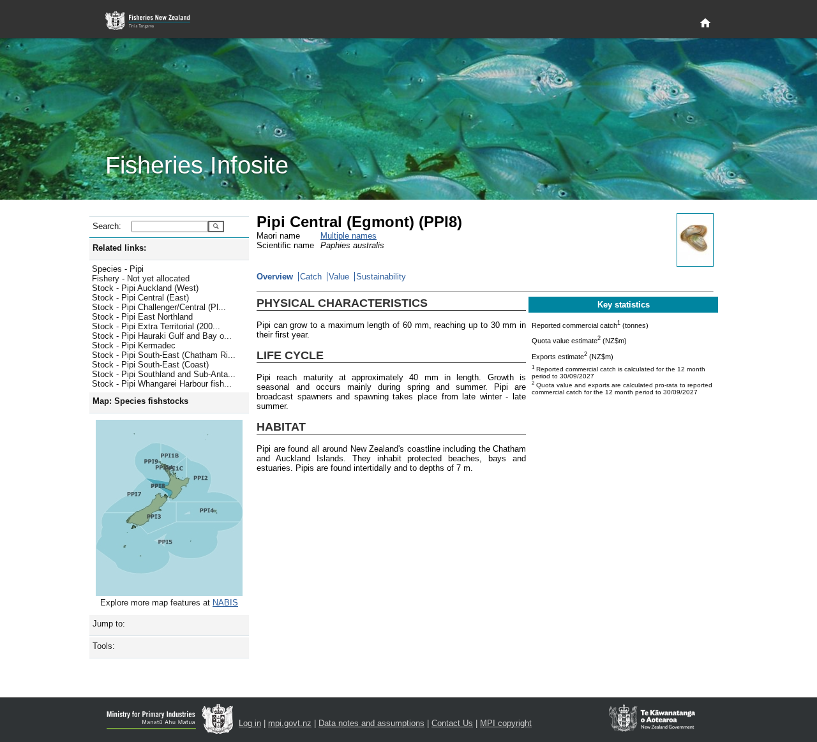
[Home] (705, 24)
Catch (311, 276)
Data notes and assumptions (371, 723)
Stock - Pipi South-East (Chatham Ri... (164, 355)
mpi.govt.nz (289, 723)
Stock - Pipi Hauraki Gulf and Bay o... (162, 336)
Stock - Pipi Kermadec (134, 345)
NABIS (225, 602)
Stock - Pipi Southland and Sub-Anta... (164, 374)
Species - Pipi (118, 269)
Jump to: (109, 623)
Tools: (104, 646)
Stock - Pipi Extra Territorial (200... (156, 326)
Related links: (119, 248)
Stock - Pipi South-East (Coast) (150, 364)
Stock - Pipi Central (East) (140, 297)
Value (339, 276)
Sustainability (381, 276)
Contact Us (452, 723)
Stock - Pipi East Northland (142, 317)
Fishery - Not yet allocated (141, 278)
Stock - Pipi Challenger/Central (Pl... (159, 307)
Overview (275, 276)
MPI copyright (506, 723)
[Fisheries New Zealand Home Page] (154, 21)
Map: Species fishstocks (140, 401)
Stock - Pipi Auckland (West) (145, 288)
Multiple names (348, 236)
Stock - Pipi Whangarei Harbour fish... (162, 384)
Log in (250, 723)
